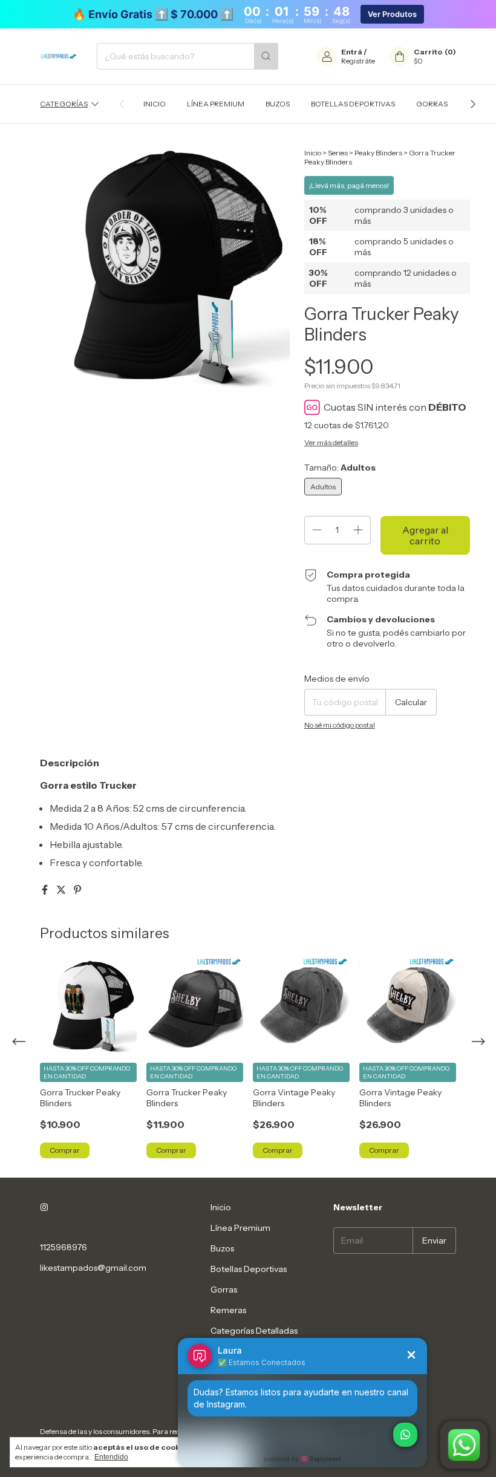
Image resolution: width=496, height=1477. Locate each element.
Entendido (111, 1457)
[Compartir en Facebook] (45, 890)
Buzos (278, 103)
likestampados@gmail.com (93, 1267)
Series (338, 152)
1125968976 (63, 1247)
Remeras (228, 1310)
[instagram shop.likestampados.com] (44, 1207)
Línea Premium (215, 103)
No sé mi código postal (339, 724)
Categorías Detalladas (254, 1330)
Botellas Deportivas (353, 103)
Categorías (64, 103)
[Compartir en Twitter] (62, 890)
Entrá (351, 51)
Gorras (432, 103)
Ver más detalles (331, 442)
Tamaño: (340, 467)
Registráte (358, 60)
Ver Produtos (392, 14)
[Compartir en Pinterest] (77, 890)
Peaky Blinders (378, 152)
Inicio (154, 103)
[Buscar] (266, 56)
